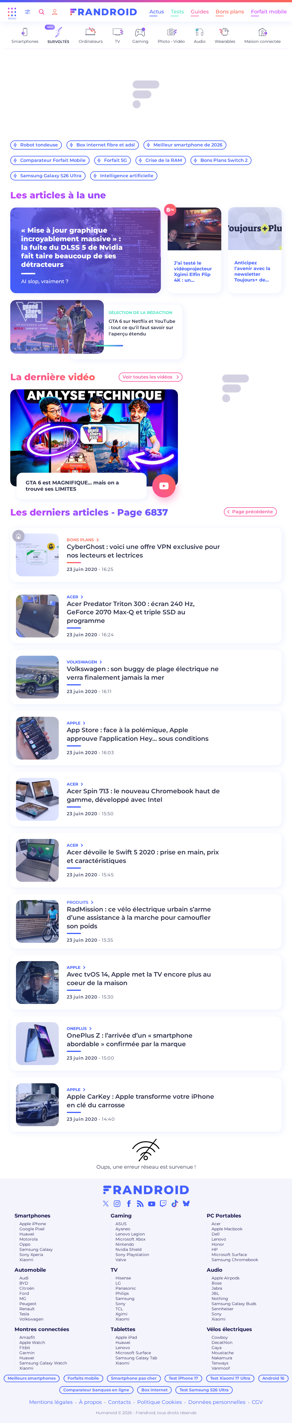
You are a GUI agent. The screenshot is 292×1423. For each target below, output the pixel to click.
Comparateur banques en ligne (96, 1389)
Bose (217, 1283)
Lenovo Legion (130, 1234)
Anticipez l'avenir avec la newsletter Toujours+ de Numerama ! (252, 271)
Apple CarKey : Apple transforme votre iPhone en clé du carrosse (140, 1101)
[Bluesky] (186, 1203)
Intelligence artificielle (126, 175)
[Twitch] (163, 1203)
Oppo (25, 1244)
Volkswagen (31, 1319)
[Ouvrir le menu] (12, 12)
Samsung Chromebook (235, 1259)
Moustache (223, 1352)
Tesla (24, 1314)
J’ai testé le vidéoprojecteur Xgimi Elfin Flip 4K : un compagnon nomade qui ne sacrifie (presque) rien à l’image (193, 271)
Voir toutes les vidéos (147, 377)
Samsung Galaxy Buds (234, 1303)
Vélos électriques (229, 1329)
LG (118, 1283)
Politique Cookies (159, 1402)
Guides (200, 12)
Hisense (123, 1278)
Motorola (28, 1239)
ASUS (121, 1223)
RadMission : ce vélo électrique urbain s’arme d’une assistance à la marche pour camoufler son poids (139, 917)
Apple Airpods (226, 1278)
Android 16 (273, 1378)
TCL (119, 1308)
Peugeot (27, 1303)
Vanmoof (221, 1368)
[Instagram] (117, 1203)
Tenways (220, 1363)
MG (22, 1298)
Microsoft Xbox (130, 1239)
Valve (120, 1259)
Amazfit (27, 1337)
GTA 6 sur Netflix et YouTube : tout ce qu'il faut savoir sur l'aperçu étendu (142, 328)
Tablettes (123, 1329)
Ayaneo (122, 1228)
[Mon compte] (55, 11)
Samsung (125, 1298)
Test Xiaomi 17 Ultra (230, 1378)
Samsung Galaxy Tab (136, 1357)
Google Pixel (31, 1228)
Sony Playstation (132, 1254)
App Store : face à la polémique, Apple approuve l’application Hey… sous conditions (137, 734)
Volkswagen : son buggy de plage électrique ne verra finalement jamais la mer (143, 673)
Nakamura (222, 1357)
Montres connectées (42, 1329)
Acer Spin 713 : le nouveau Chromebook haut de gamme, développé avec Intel (143, 795)
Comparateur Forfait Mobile (53, 160)
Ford (24, 1293)
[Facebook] (128, 1203)
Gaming (121, 1216)
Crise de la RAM (163, 160)
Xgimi (121, 1314)
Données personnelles (217, 1402)
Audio (214, 1270)
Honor (218, 1244)
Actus (156, 12)
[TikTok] (174, 1203)
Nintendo (124, 1244)
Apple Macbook (227, 1228)
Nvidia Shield (128, 1249)
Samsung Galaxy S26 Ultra (51, 175)
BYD (23, 1283)
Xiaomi (26, 1259)
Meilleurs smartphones (32, 1378)
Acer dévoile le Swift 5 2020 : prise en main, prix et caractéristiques (143, 856)
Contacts (119, 1402)
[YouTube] (151, 1203)
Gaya (217, 1347)
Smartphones (32, 1216)
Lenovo (219, 1239)
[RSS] (140, 1203)
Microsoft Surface (229, 1254)
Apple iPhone (32, 1223)
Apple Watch (32, 1342)
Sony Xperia (31, 1254)
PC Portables (224, 1216)
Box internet (154, 1389)
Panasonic (125, 1288)
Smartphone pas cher (134, 1378)
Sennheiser (223, 1308)
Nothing (220, 1298)
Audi (24, 1278)
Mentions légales (51, 1402)
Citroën (26, 1288)
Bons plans (230, 12)
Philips (122, 1293)
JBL (215, 1293)
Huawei (26, 1234)
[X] (105, 1203)
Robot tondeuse (39, 145)
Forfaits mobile (83, 1378)
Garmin (27, 1352)
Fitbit (24, 1347)
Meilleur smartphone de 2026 (187, 145)
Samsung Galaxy (36, 1249)
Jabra (217, 1288)
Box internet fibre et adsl (105, 145)
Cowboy (220, 1337)
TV (114, 1270)
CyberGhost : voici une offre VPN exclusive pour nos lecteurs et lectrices (143, 551)
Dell (216, 1234)
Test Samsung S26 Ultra (204, 1389)
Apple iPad (126, 1337)
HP (215, 1249)
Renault (27, 1308)
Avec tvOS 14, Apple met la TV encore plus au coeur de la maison (139, 979)
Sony (120, 1303)
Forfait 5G (115, 160)
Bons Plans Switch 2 (224, 160)
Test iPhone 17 (183, 1378)
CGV (257, 1402)
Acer (216, 1223)
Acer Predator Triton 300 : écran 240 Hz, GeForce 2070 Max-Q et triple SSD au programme (130, 612)
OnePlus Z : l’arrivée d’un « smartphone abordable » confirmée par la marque (129, 1040)
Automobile (30, 1270)
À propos (90, 1402)
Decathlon (222, 1342)
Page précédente (252, 511)
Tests (177, 12)
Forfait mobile (269, 12)
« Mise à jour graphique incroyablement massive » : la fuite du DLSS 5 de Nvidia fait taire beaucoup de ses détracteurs (72, 247)
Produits (78, 902)
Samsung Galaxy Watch (43, 1363)
